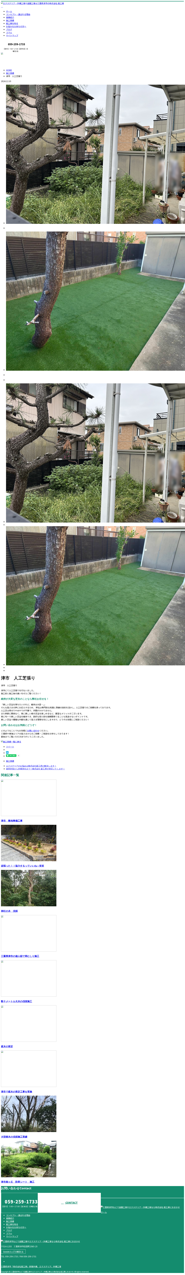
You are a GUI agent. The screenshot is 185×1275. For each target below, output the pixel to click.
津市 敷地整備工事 (12, 820)
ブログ (9, 29)
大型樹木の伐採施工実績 (14, 1136)
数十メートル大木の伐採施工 (16, 1001)
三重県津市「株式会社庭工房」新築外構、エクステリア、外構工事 (31, 1266)
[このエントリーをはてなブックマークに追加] (7, 752)
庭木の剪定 (7, 1046)
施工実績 (10, 20)
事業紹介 (10, 17)
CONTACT (10, 53)
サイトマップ (12, 35)
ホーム (9, 11)
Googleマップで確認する (13, 1251)
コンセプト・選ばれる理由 (18, 14)
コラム (9, 32)
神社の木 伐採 (9, 910)
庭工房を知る (12, 23)
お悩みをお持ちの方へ (16, 26)
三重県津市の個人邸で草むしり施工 (20, 956)
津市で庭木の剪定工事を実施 (16, 1091)
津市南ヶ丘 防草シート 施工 (17, 1181)
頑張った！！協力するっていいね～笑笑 (22, 865)
